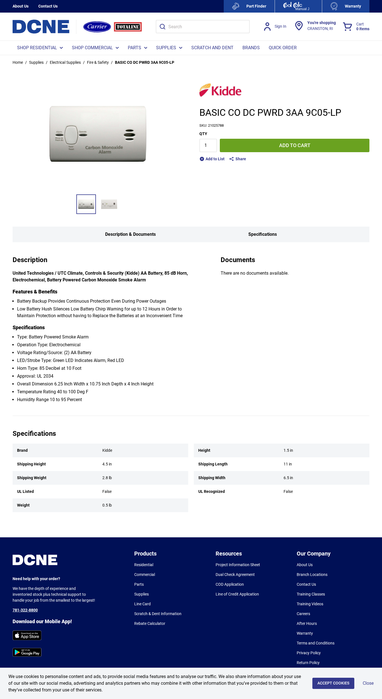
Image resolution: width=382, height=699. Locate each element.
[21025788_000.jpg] (109, 204)
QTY (203, 133)
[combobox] (203, 26)
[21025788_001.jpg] (86, 204)
